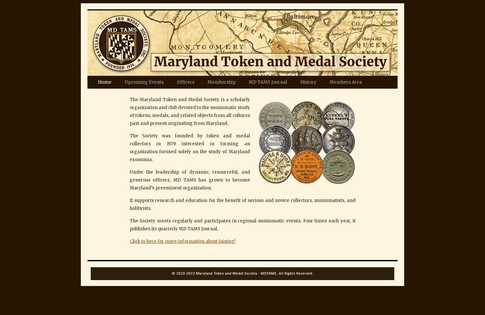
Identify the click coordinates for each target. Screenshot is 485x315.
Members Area (346, 82)
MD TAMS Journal (268, 82)
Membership (222, 82)
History (308, 82)
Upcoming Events (144, 82)
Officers (185, 82)
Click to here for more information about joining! (182, 241)
